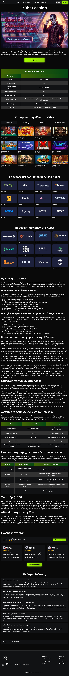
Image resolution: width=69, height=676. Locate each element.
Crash (41, 122)
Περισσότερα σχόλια (34, 564)
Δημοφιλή (8, 122)
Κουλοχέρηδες (59, 122)
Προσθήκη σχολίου (59, 539)
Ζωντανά (25, 122)
